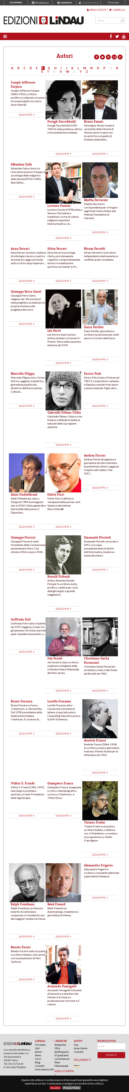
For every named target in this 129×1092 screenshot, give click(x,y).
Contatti (40, 1065)
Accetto (55, 1087)
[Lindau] (44, 20)
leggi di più (26, 114)
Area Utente (81, 1048)
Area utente (97, 9)
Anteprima (60, 1044)
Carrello (118, 9)
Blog (37, 1062)
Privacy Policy (71, 1087)
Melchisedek (61, 1065)
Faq (76, 1044)
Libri (37, 1048)
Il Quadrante (61, 1055)
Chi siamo (40, 1044)
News (38, 1055)
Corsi (38, 1058)
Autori (38, 1051)
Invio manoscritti (44, 1069)
